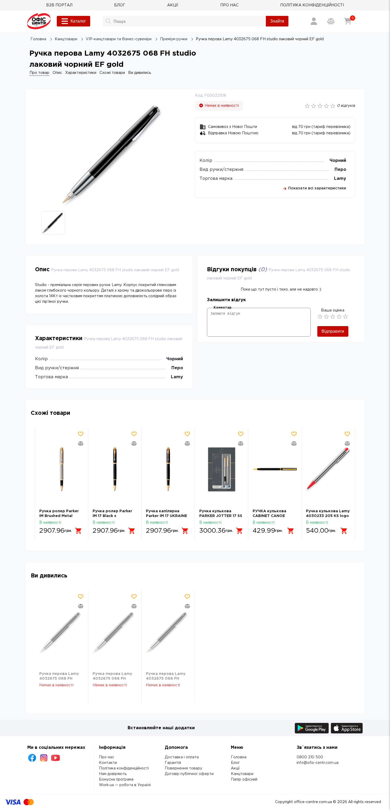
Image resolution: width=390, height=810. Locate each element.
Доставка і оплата (182, 757)
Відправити (333, 331)
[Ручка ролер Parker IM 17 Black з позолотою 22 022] (115, 469)
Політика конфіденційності (124, 768)
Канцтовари (242, 774)
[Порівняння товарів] (330, 21)
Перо (340, 170)
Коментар (222, 307)
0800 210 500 (310, 757)
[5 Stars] (345, 316)
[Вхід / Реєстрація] (313, 21)
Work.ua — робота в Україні (125, 785)
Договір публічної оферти (189, 774)
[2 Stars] (326, 316)
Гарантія (173, 762)
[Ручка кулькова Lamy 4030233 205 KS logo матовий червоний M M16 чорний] (328, 469)
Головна (238, 757)
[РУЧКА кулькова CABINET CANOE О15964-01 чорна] (275, 469)
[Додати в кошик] (78, 531)
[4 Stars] (339, 316)
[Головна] (39, 21)
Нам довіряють (113, 774)
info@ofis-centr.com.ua (318, 762)
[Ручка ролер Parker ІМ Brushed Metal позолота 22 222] (61, 469)
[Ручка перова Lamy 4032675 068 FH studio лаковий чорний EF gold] (61, 631)
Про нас (106, 757)
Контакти (108, 762)
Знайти (277, 21)
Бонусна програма (116, 779)
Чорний (338, 161)
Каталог (78, 21)
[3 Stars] (333, 316)
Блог (235, 762)
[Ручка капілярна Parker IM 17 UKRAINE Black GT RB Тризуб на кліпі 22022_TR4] (168, 469)
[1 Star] (320, 316)
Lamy (340, 179)
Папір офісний (244, 779)
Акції (235, 768)
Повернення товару (183, 768)
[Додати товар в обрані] (80, 434)
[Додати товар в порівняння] (80, 443)
